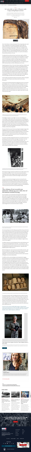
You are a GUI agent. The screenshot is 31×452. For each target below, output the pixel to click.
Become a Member (13, 438)
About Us (20, 2)
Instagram (5, 443)
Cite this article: (6, 378)
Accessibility (17, 435)
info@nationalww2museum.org (6, 434)
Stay (7, 2)
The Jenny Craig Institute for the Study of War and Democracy (11, 385)
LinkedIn (13, 443)
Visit (5, 2)
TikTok (11, 443)
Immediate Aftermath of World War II (11, 384)
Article (3, 398)
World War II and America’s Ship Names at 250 (6, 401)
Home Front (4, 384)
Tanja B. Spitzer (6, 372)
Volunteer (17, 432)
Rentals (23, 432)
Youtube (7, 443)
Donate (18, 438)
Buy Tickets (8, 438)
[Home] (2, 2)
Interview (22, 398)
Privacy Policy (17, 433)
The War (12, 2)
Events (9, 2)
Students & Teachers (16, 2)
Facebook (3, 443)
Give (22, 2)
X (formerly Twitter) (9, 443)
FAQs (22, 433)
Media (23, 429)
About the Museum (18, 429)
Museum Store (22, 438)
